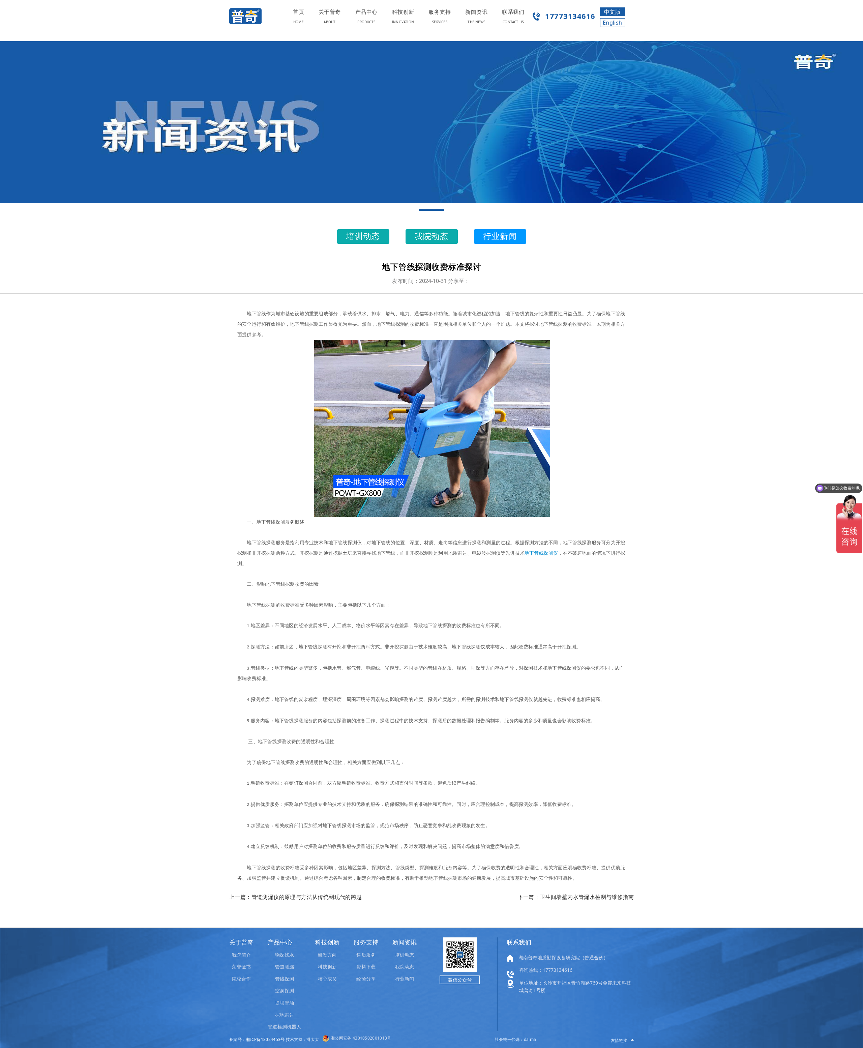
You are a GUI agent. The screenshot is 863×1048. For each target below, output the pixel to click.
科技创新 (327, 966)
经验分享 (365, 979)
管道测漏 (284, 966)
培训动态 (404, 955)
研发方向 (327, 955)
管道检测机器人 (284, 1026)
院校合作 (241, 979)
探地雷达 (284, 1015)
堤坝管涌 (284, 1002)
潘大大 (312, 1039)
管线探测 (284, 979)
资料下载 (365, 966)
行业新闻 (404, 979)
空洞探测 (284, 990)
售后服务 (365, 955)
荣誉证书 (241, 966)
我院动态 (404, 966)
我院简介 (241, 955)
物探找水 (284, 955)
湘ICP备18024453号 (265, 1039)
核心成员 (327, 979)
